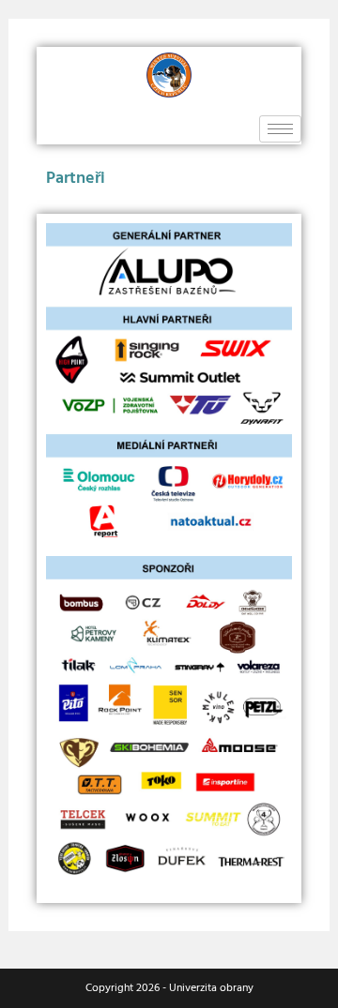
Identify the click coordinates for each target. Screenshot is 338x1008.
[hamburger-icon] (280, 129)
